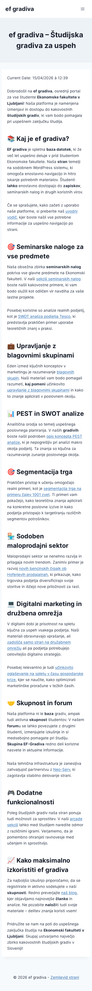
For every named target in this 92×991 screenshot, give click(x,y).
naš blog (69, 893)
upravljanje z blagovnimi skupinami (38, 390)
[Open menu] (82, 8)
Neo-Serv (61, 769)
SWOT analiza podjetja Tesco (44, 316)
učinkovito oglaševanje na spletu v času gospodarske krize (45, 673)
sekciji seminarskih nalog (58, 279)
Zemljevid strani (64, 977)
